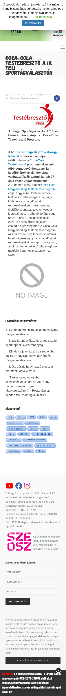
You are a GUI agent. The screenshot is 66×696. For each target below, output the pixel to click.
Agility (45, 428)
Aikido (11, 434)
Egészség (15, 98)
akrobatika (14, 439)
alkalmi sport (14, 451)
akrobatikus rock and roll (20, 445)
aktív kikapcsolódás (45, 445)
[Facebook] (57, 96)
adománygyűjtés (16, 428)
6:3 (10, 417)
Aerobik (33, 428)
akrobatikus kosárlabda (35, 440)
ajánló (24, 434)
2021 (32, 417)
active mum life (15, 423)
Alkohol (28, 451)
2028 (53, 417)
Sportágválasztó (42, 94)
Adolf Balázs (32, 423)
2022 (42, 417)
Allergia (41, 451)
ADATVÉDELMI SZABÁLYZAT (33, 660)
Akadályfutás (42, 433)
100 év (21, 417)
